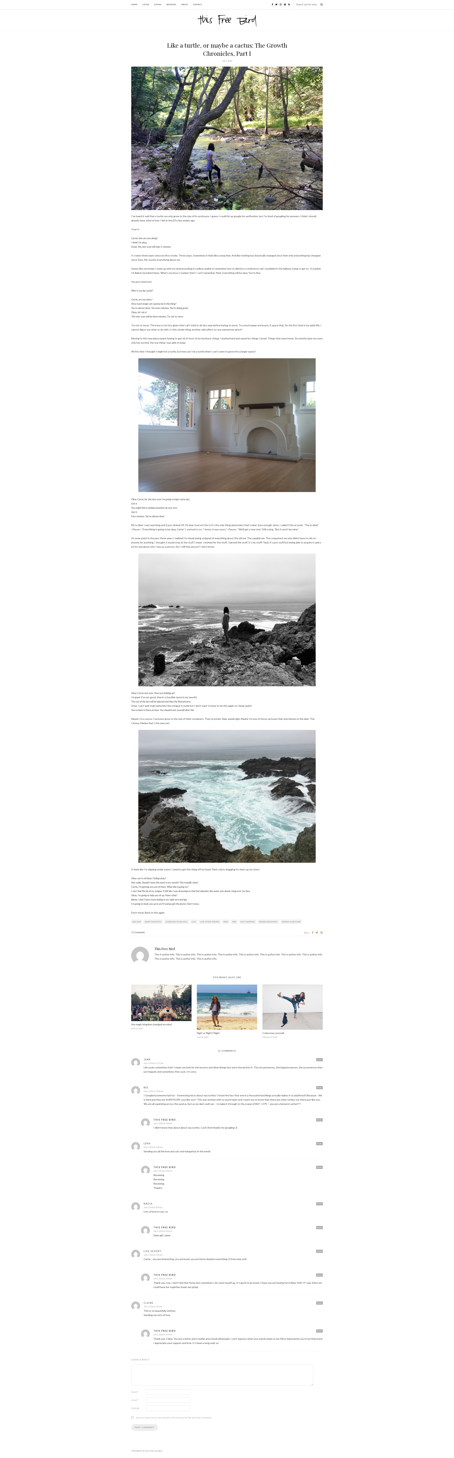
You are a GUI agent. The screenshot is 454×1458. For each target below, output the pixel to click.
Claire (148, 1302)
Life (194, 922)
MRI (234, 922)
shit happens (247, 922)
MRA (225, 922)
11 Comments (138, 932)
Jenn (147, 1059)
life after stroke (209, 922)
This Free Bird (164, 949)
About (184, 4)
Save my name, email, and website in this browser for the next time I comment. (174, 1417)
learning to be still (176, 922)
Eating (158, 4)
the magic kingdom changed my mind (151, 1024)
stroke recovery (268, 922)
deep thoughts (153, 922)
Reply (319, 1059)
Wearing (171, 4)
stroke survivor (291, 922)
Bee (146, 1087)
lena (147, 1143)
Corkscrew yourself (273, 1033)
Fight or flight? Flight (208, 1033)
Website (135, 1408)
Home (134, 4)
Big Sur (137, 922)
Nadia (148, 1203)
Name (135, 1392)
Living (145, 4)
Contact (197, 4)
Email (134, 1400)
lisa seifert (153, 1251)
